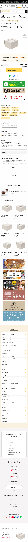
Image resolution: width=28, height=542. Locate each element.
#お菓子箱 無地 (15, 110)
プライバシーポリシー (14, 506)
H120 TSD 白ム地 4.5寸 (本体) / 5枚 (9, 127)
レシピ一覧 (12, 529)
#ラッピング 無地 (5, 107)
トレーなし (22, 135)
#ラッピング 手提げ (5, 110)
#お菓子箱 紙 (14, 112)
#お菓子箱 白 (4, 115)
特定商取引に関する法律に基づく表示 (9, 530)
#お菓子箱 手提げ (5, 112)
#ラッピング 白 (23, 112)
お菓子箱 (9, 21)
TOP (3, 529)
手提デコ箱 (16, 21)
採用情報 (25, 530)
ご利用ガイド (12, 500)
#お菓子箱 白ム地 (13, 115)
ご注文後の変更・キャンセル (14, 452)
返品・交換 (10, 450)
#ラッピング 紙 (15, 107)
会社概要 (15, 490)
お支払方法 (10, 446)
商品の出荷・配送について (14, 79)
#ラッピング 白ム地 (5, 117)
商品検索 (7, 529)
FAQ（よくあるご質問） (14, 502)
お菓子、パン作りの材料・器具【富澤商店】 (10, 20)
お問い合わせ (11, 454)
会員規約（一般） (13, 504)
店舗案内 (20, 530)
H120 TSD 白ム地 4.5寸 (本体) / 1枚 (9, 125)
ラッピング (3, 21)
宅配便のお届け (11, 448)
